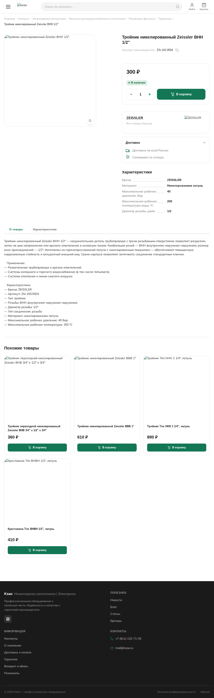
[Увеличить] (90, 120)
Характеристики (45, 229)
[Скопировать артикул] (177, 50)
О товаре (16, 229)
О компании (12, 645)
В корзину (184, 94)
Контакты (11, 638)
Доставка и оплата (17, 652)
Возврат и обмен (16, 666)
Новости (116, 600)
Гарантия (10, 659)
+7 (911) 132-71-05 (128, 638)
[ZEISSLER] (195, 121)
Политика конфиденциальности (176, 691)
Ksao (40, 594)
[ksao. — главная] (26, 6)
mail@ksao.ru (124, 648)
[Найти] (178, 7)
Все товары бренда (139, 123)
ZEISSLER (134, 118)
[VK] (8, 619)
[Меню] (8, 6)
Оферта (205, 691)
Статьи (115, 614)
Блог (113, 607)
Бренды (115, 621)
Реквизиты (11, 673)
